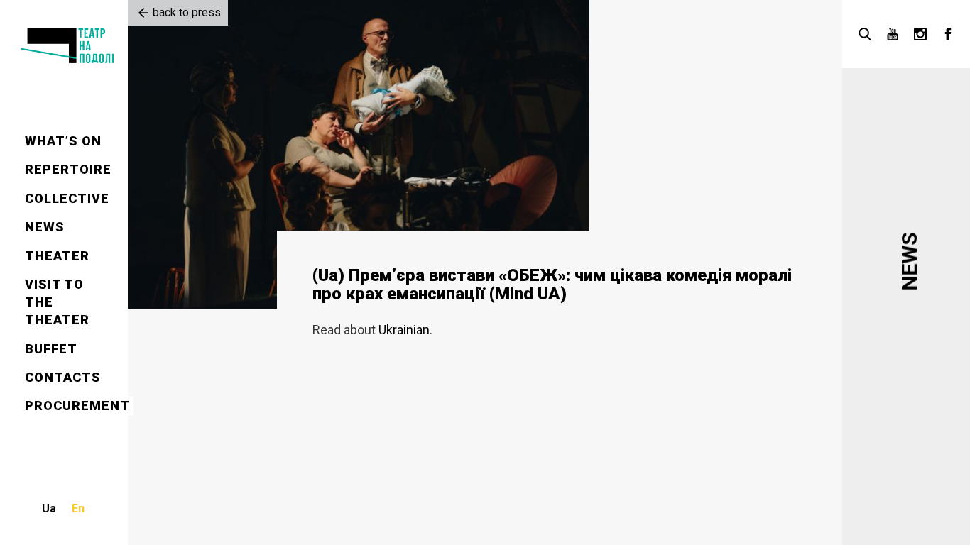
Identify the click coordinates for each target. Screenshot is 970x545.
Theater (57, 255)
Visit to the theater (57, 302)
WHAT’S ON (63, 140)
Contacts (63, 377)
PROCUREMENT (77, 405)
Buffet (51, 348)
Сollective (67, 198)
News (45, 226)
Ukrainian (404, 329)
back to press (187, 12)
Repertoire (68, 169)
